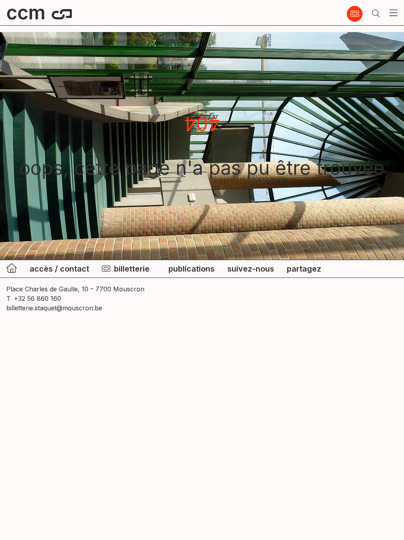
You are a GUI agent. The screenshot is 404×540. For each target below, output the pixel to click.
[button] (376, 13)
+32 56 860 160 (37, 298)
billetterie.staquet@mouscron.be (54, 308)
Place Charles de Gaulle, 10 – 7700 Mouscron (75, 289)
